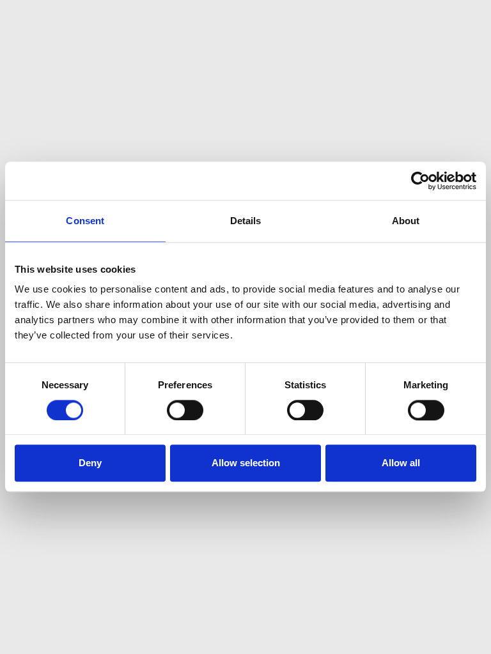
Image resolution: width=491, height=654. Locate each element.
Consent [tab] (85, 220)
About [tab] (406, 220)
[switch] (185, 410)
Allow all (401, 463)
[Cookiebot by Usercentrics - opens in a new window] (420, 180)
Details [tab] (245, 220)
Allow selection (246, 463)
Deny (90, 463)
